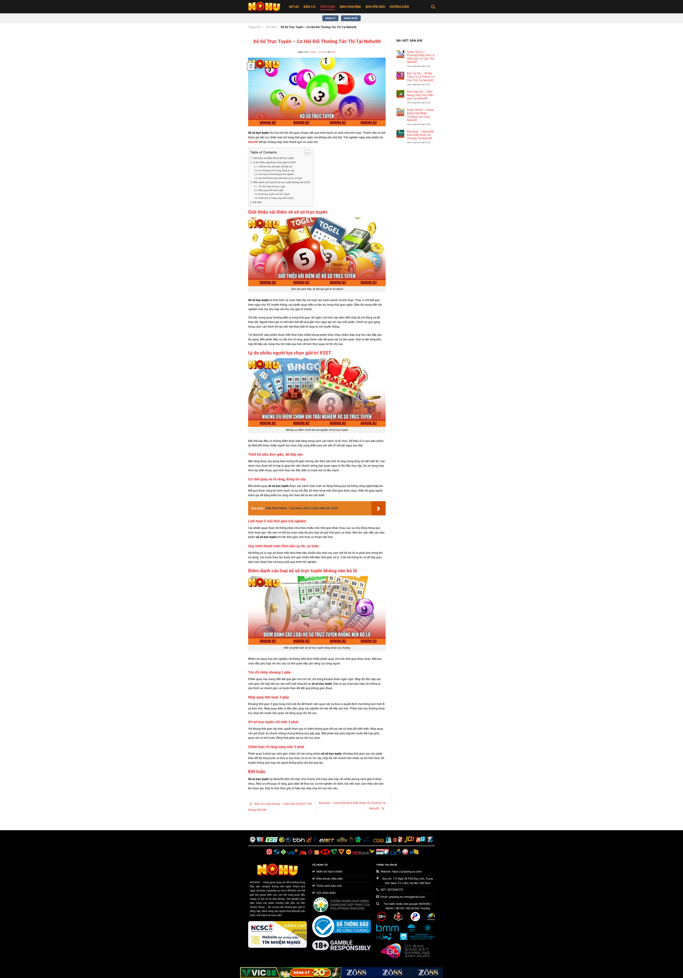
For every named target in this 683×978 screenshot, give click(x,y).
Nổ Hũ (294, 7)
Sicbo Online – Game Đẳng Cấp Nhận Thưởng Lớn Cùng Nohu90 (420, 115)
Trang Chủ (254, 27)
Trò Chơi (327, 7)
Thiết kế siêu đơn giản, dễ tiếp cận (275, 166)
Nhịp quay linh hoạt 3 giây (271, 190)
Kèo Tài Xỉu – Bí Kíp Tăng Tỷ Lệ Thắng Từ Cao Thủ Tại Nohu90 (420, 77)
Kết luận (257, 202)
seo (334, 52)
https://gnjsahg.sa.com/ (273, 890)
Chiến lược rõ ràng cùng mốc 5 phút (275, 198)
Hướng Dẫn (399, 7)
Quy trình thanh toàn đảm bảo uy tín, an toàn (280, 178)
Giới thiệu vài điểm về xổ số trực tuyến (273, 158)
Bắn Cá (309, 7)
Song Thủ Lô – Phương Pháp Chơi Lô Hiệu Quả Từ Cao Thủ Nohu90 (421, 57)
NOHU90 (255, 882)
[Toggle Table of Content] (306, 153)
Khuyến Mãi (375, 7)
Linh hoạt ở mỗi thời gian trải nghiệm (276, 174)
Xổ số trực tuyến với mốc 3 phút (274, 194)
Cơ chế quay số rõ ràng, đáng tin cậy (276, 170)
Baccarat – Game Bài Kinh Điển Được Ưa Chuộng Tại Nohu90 (420, 135)
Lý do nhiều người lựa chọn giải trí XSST (274, 162)
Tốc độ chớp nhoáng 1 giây (271, 186)
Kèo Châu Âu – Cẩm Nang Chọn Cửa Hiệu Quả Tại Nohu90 (420, 95)
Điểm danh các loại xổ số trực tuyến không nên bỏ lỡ (281, 182)
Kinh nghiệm (350, 7)
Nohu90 (253, 142)
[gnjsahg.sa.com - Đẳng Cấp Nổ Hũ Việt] (266, 6)
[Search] (433, 7)
